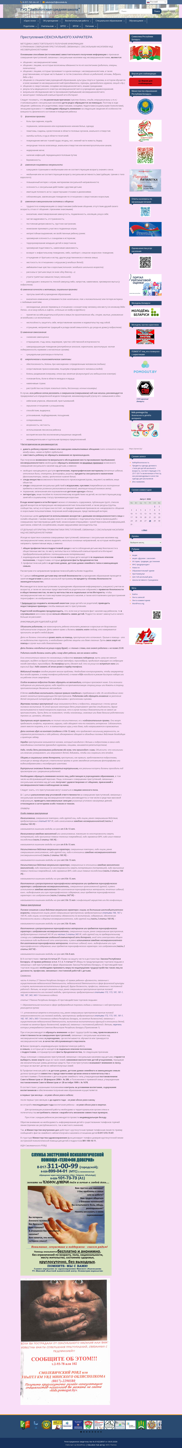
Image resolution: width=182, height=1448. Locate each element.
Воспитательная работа (77, 20)
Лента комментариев (141, 600)
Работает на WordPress (75, 1445)
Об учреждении (50, 20)
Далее (158, 1428)
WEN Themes (111, 1445)
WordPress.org (138, 603)
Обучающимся (136, 20)
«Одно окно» (30, 20)
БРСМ (75, 26)
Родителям (29, 26)
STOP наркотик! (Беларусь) (142, 400)
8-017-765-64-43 (31, 2)
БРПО (63, 26)
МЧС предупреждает (141, 564)
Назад (23, 1428)
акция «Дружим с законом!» (143, 558)
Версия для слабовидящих (145, 82)
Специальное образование (109, 20)
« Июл (144, 530)
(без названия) (138, 482)
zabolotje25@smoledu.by (56, 2)
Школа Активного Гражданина (145, 580)
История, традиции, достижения (146, 561)
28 (150, 521)
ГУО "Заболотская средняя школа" (50, 9)
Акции (134, 555)
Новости (136, 567)
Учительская (47, 26)
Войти (135, 594)
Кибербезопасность (140, 462)
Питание (89, 26)
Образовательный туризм (143, 570)
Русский (154, 2)
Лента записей (138, 597)
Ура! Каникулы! (138, 574)
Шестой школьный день (142, 577)
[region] (91, 1425)
